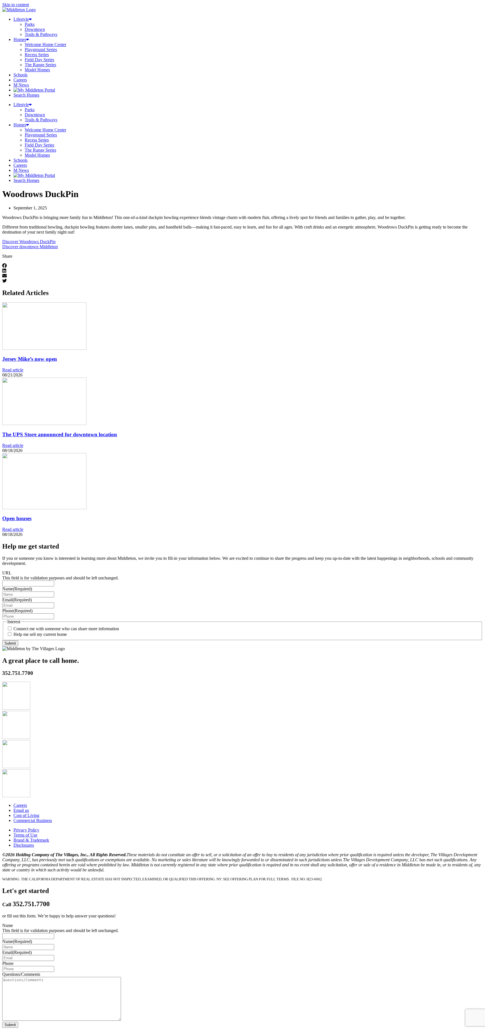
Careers (20, 79)
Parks (30, 24)
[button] (242, 265)
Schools (20, 74)
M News (21, 85)
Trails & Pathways (41, 34)
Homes (19, 39)
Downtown (35, 29)
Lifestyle (21, 19)
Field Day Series (39, 59)
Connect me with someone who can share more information (66, 628)
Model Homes (37, 69)
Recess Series (37, 54)
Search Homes (26, 95)
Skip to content (15, 4)
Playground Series (41, 49)
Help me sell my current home (40, 634)
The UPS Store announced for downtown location (59, 434)
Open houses (16, 518)
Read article (12, 369)
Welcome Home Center (45, 44)
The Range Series (40, 64)
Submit (10, 643)
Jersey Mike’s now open (29, 359)
